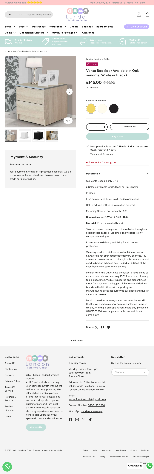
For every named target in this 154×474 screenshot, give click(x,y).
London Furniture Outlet (98, 59)
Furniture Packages (141, 456)
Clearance (88, 32)
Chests (74, 26)
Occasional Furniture (119, 456)
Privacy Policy (12, 381)
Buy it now (117, 136)
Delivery (9, 375)
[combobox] (29, 14)
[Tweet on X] (96, 327)
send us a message (91, 411)
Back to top (77, 340)
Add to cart (130, 126)
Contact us (11, 369)
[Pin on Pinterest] (108, 327)
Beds (95, 450)
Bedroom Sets (104, 26)
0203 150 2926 (96, 405)
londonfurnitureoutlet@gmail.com (87, 399)
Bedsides (87, 26)
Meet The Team (136, 2)
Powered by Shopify (41, 450)
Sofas (85, 450)
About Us (117, 2)
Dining (102, 456)
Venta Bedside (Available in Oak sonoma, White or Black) (31, 51)
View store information (101, 154)
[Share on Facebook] (102, 327)
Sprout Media (56, 450)
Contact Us (36, 427)
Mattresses (39, 26)
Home (7, 51)
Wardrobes (121, 450)
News (8, 416)
